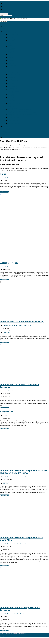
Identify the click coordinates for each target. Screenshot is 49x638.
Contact (5, 131)
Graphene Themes (11, 636)
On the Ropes (11, 102)
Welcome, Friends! (9, 263)
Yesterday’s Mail (12, 119)
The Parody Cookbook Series (12, 108)
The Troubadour (12, 48)
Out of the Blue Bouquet (14, 117)
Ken (9, 71)
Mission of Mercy (12, 94)
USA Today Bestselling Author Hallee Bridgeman (12, 24)
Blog (4, 28)
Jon (9, 69)
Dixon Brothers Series (10, 65)
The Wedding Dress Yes (14, 123)
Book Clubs (5, 134)
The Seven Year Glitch (13, 77)
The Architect (11, 45)
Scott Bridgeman (8, 391)
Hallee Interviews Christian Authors (22, 325)
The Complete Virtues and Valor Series (17, 99)
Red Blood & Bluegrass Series (13, 72)
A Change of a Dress (13, 79)
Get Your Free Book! (8, 125)
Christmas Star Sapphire (14, 60)
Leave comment (6, 332)
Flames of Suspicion (13, 80)
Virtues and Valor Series (11, 85)
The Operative (11, 46)
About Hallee (6, 126)
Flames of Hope (12, 82)
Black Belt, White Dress (14, 74)
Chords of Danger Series (11, 43)
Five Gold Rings (12, 122)
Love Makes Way (12, 40)
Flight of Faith (11, 95)
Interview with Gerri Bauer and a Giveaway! (22, 321)
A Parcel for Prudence (13, 91)
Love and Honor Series (11, 32)
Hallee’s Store (6, 29)
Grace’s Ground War (13, 92)
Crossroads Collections (11, 115)
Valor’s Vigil (11, 97)
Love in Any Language (13, 34)
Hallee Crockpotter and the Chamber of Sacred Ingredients (23, 114)
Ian (8, 66)
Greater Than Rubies (13, 54)
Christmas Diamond (13, 59)
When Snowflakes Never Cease (16, 120)
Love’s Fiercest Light (13, 42)
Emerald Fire (11, 56)
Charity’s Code (11, 89)
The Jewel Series (9, 51)
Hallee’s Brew (6, 132)
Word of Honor (11, 37)
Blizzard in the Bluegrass (14, 76)
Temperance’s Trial (12, 86)
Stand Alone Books (10, 100)
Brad (9, 68)
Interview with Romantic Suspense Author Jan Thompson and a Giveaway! (24, 471)
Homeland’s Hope (12, 88)
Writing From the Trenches (14, 103)
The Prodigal (11, 49)
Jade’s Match (11, 62)
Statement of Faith (9, 129)
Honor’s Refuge (12, 39)
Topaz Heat (10, 57)
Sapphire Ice (11, 52)
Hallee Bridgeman (8, 178)
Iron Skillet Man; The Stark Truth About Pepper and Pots (22, 112)
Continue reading (4, 192)
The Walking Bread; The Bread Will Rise (18, 111)
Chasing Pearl (11, 63)
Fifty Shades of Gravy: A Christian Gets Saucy (19, 109)
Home (4, 26)
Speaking (5, 135)
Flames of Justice (12, 83)
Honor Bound (11, 36)
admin (5, 415)
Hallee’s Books (6, 31)
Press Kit (7, 128)
